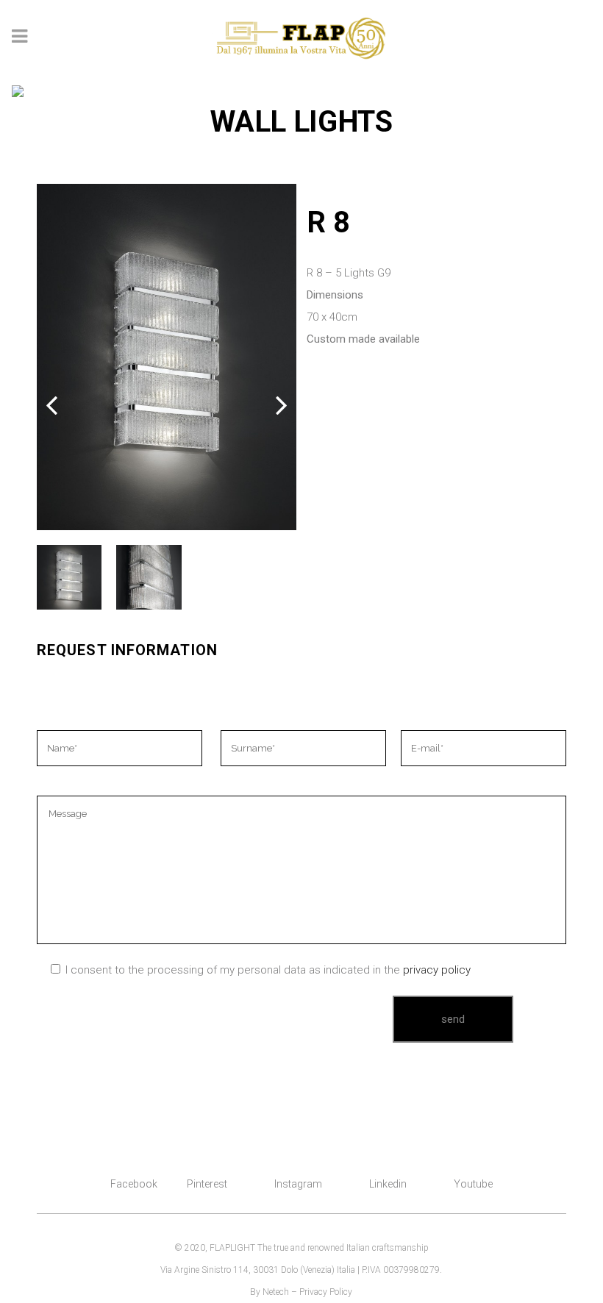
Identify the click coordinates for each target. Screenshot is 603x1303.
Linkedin (388, 1184)
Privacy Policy (325, 1292)
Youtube (473, 1184)
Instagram (298, 1184)
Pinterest (207, 1184)
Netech (276, 1292)
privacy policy (437, 970)
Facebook (133, 1184)
